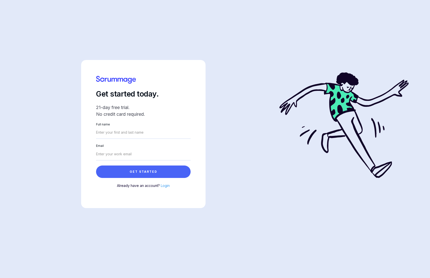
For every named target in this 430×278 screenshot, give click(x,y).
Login (165, 185)
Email (100, 146)
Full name (103, 124)
